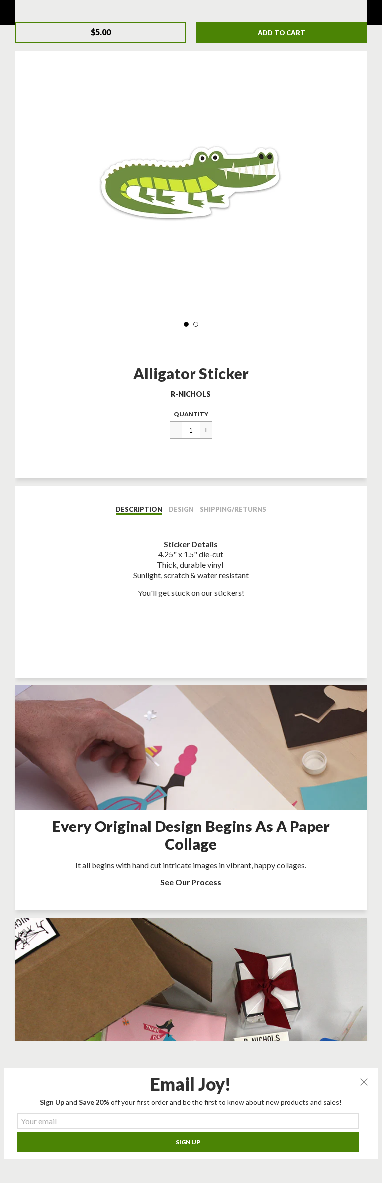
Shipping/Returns (233, 509)
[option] (191, 184)
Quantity (191, 414)
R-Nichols (191, 394)
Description (139, 509)
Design (181, 509)
